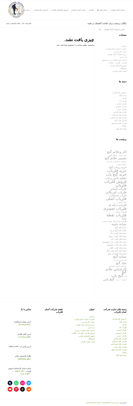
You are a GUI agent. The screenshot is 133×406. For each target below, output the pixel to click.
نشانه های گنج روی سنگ (117, 250)
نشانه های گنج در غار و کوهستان (114, 242)
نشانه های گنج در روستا (118, 236)
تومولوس (124, 161)
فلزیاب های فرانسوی (119, 123)
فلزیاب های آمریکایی (119, 115)
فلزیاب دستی (122, 109)
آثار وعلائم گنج (117, 151)
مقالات (124, 126)
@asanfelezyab (24, 324)
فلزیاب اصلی (116, 198)
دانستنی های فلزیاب (119, 92)
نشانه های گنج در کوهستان (117, 244)
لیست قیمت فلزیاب (119, 71)
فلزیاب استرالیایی (118, 195)
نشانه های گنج (121, 128)
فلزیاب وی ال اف (120, 221)
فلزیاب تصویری (121, 106)
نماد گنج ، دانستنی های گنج (118, 266)
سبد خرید (123, 57)
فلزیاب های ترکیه (120, 120)
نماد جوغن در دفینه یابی (120, 260)
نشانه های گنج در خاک (118, 233)
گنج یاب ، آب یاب (121, 280)
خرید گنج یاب (116, 174)
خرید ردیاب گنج (118, 167)
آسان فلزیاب (122, 155)
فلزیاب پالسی (122, 103)
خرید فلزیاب (117, 170)
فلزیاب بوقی (122, 202)
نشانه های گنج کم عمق (117, 253)
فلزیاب (124, 98)
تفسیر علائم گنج (116, 157)
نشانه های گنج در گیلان (118, 247)
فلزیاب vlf (123, 101)
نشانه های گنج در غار (119, 239)
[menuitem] (118, 10)
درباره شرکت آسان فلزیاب (117, 54)
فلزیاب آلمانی (118, 188)
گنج (126, 276)
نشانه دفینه (119, 223)
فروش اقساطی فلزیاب (118, 65)
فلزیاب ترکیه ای (117, 204)
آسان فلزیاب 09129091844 (110, 403)
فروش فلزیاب (115, 181)
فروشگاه (123, 68)
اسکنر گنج (113, 155)
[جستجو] (99, 29)
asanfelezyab (24, 337)
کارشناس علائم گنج (116, 270)
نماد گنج (121, 262)
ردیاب (108, 178)
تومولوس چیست (122, 164)
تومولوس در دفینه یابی (113, 161)
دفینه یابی (120, 177)
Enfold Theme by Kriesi (93, 403)
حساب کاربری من (120, 51)
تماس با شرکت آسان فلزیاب (116, 48)
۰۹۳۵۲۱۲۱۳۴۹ (19, 371)
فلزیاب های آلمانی (120, 112)
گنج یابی (108, 279)
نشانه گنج (120, 256)
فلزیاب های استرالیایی (119, 117)
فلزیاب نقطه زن (116, 216)
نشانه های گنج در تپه (118, 230)
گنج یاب (117, 275)
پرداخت (124, 46)
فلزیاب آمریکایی (116, 192)
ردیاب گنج (123, 95)
